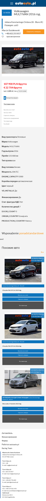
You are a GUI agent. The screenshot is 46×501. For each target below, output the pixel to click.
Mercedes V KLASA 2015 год (11, 404)
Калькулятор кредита (12, 98)
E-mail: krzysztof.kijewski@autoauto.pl (14, 491)
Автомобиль (7, 433)
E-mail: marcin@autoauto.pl (11, 474)
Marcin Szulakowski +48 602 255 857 (11, 32)
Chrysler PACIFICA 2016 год (11, 346)
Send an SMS (7, 112)
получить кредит (22, 91)
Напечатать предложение (11, 118)
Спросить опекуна (34, 32)
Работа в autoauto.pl (10, 444)
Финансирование (9, 437)
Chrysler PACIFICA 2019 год (11, 290)
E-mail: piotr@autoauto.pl (10, 482)
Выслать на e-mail (9, 110)
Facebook (6, 124)
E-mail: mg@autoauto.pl (9, 465)
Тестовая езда (9, 104)
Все (42, 252)
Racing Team (7, 448)
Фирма (5, 440)
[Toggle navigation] (11, 3)
